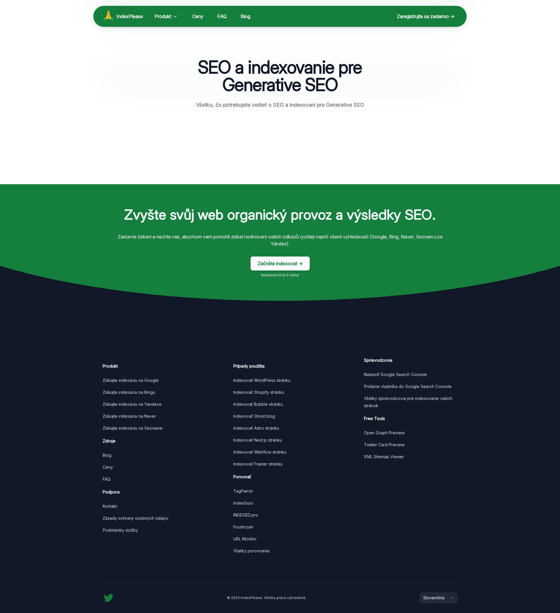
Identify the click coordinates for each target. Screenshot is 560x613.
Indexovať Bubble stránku (258, 404)
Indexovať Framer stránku (258, 463)
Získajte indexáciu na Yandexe (132, 404)
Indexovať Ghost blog (254, 416)
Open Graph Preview (384, 432)
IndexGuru (243, 502)
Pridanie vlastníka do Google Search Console (408, 386)
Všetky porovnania (251, 550)
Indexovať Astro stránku (256, 428)
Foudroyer (243, 526)
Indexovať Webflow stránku (259, 451)
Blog (245, 16)
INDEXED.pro (245, 514)
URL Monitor (245, 538)
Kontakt (110, 506)
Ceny (197, 16)
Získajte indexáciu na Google (131, 380)
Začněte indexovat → (280, 263)
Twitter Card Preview (384, 444)
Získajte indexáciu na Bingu (129, 392)
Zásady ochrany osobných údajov (136, 518)
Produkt (163, 16)
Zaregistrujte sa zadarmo (425, 16)
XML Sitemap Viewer (384, 456)
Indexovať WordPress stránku (261, 380)
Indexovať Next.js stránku (257, 440)
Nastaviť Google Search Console (395, 374)
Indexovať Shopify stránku (258, 392)
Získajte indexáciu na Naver (129, 416)
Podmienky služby (120, 530)
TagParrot (243, 491)
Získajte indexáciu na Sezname (132, 428)
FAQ (222, 16)
